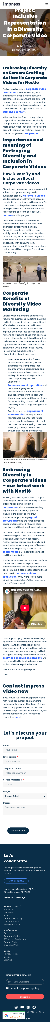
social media (11, 551)
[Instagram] (16, 1007)
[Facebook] (34, 1007)
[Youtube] (22, 1007)
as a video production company (22, 657)
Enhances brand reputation (25, 385)
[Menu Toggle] (46, 4)
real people (31, 133)
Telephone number (12, 768)
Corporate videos (34, 195)
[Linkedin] (28, 1007)
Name (6, 745)
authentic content (14, 112)
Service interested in (13, 780)
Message (7, 803)
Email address (10, 757)
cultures (8, 215)
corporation (10, 507)
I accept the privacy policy (23, 988)
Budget (7, 791)
